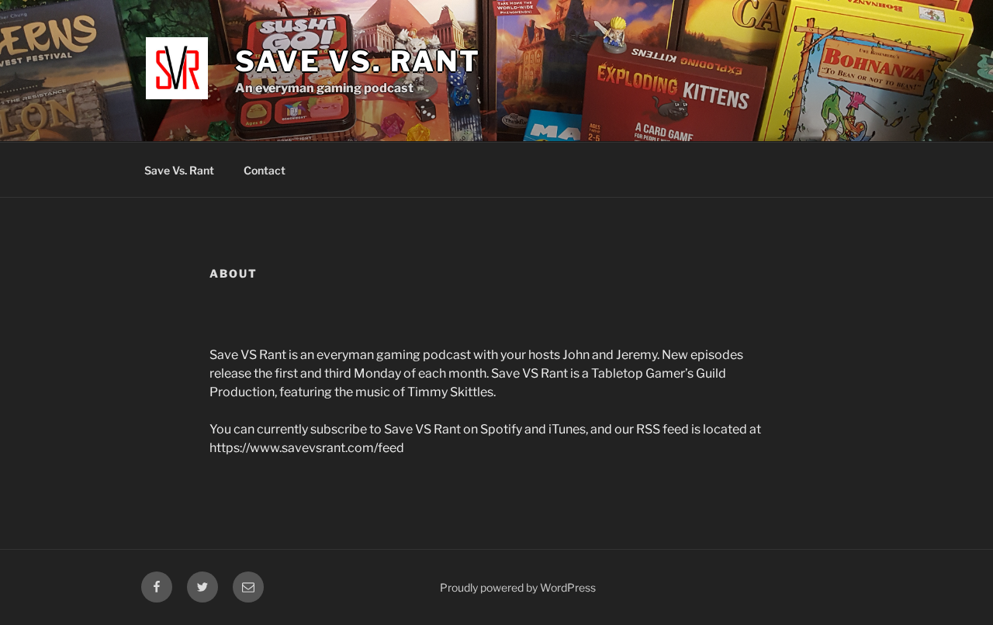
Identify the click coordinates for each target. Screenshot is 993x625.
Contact (264, 170)
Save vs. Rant (357, 61)
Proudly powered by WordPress (518, 587)
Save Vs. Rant (179, 170)
